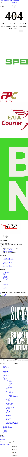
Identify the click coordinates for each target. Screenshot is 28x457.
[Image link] (6, 238)
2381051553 (14, 2)
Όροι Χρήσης (6, 265)
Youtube (5, 288)
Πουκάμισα (8, 398)
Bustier (10, 383)
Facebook (5, 284)
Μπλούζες (8, 380)
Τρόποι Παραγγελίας (8, 261)
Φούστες (8, 399)
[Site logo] (14, 9)
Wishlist (5, 277)
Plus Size (8, 408)
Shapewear (8, 415)
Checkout (5, 276)
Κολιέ (7, 419)
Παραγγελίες (6, 279)
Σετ (7, 402)
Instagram (5, 286)
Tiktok (4, 287)
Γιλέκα (10, 386)
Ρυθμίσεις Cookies (7, 266)
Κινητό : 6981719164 (8, 251)
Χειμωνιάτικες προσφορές (12, 423)
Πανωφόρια (9, 404)
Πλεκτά (8, 400)
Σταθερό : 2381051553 (9, 249)
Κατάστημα (5, 273)
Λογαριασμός (6, 272)
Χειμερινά (11, 395)
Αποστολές (5, 263)
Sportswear (8, 406)
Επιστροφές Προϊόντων (8, 259)
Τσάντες (8, 411)
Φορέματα (8, 391)
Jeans (7, 388)
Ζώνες (7, 412)
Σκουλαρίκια (9, 414)
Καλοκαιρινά (12, 394)
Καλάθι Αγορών (7, 275)
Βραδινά (11, 392)
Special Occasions (13, 396)
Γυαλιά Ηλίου (9, 416)
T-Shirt (10, 382)
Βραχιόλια (8, 418)
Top (10, 384)
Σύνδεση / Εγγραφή (7, 432)
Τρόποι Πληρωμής (7, 262)
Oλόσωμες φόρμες (10, 407)
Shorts (7, 390)
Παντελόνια (9, 387)
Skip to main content (14, 0)
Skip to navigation (4, 0)
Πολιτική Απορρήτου (8, 258)
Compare (5, 431)
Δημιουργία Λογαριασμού (6, 444)
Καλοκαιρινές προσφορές (12, 422)
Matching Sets (9, 403)
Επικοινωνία (6, 290)
